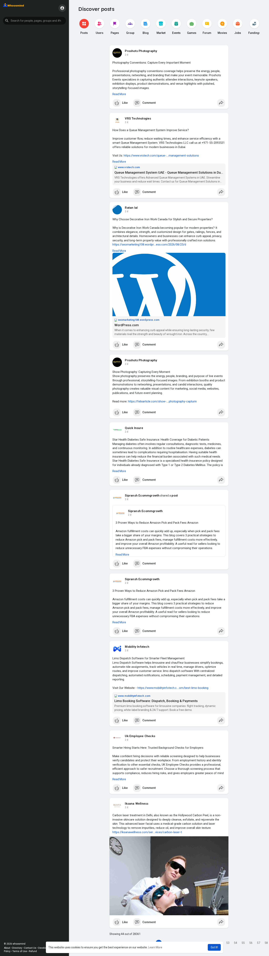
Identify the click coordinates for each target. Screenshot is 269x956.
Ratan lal (131, 207)
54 (235, 942)
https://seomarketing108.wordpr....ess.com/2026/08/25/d (149, 244)
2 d (126, 54)
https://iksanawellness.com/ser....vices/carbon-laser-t (147, 832)
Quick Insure (134, 428)
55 (243, 942)
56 (250, 942)
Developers (44, 948)
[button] (34, 21)
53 (227, 942)
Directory (17, 948)
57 (258, 942)
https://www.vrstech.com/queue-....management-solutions (161, 155)
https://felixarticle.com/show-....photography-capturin (162, 401)
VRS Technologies (138, 118)
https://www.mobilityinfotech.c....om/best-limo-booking (172, 688)
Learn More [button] (155, 947)
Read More (119, 94)
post (175, 495)
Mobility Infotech (137, 646)
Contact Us (30, 948)
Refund (33, 951)
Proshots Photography (141, 51)
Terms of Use (19, 951)
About (7, 948)
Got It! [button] (214, 947)
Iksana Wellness (136, 803)
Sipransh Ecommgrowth (142, 495)
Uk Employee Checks (140, 736)
